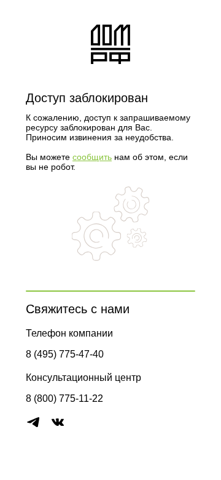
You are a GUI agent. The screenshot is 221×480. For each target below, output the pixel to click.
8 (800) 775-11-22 (64, 398)
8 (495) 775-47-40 (65, 354)
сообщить (92, 157)
